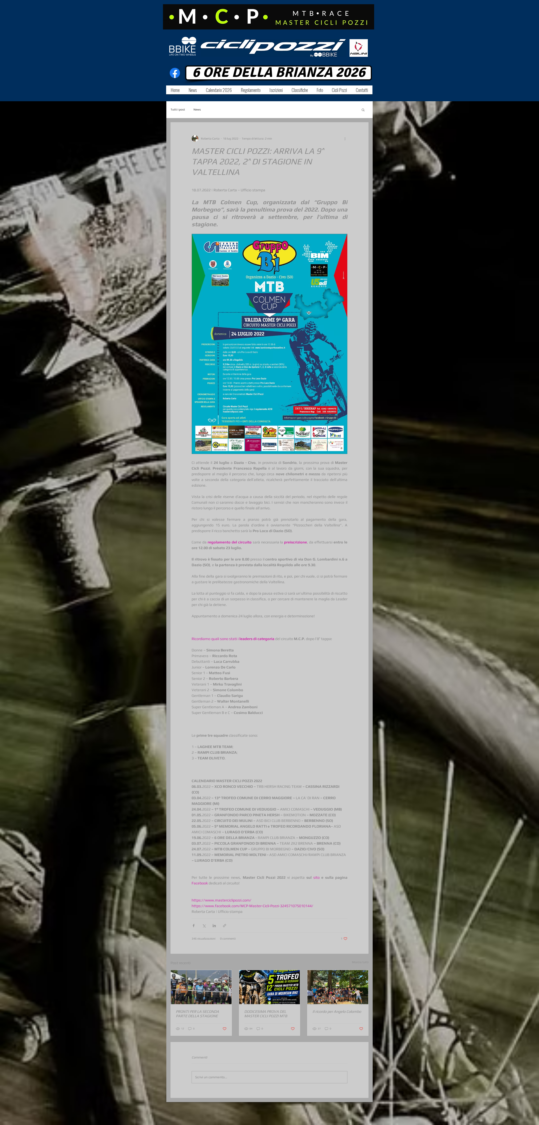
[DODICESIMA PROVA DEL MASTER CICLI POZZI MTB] (269, 987)
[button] (363, 109)
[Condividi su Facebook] (194, 926)
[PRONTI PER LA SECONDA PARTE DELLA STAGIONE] (201, 987)
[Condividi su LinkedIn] (214, 926)
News (197, 109)
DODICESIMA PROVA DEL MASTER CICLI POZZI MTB (265, 1013)
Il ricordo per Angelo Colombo (336, 1011)
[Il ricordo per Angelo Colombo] (337, 987)
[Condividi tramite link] (225, 926)
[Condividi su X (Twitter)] (204, 926)
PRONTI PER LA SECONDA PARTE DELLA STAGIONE (197, 1013)
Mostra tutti (360, 962)
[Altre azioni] (344, 138)
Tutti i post (178, 109)
